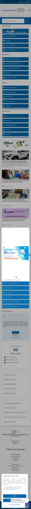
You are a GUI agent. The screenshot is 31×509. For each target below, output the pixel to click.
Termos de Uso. (12, 489)
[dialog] (15, 254)
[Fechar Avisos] (27, 229)
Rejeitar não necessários (15, 500)
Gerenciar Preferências (14, 504)
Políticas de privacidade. (14, 488)
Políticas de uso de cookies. (15, 487)
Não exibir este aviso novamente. (12, 280)
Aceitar (14, 496)
